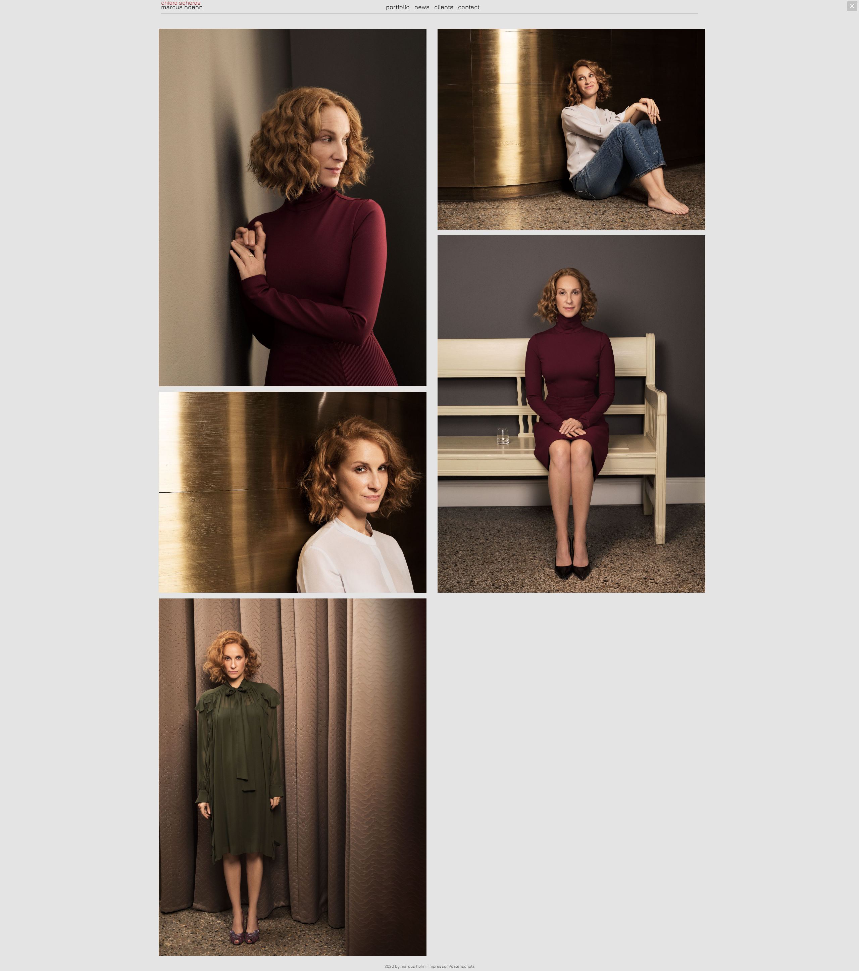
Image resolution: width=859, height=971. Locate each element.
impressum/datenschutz (451, 966)
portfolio (398, 6)
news (422, 6)
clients (443, 6)
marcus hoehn (182, 7)
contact (468, 6)
